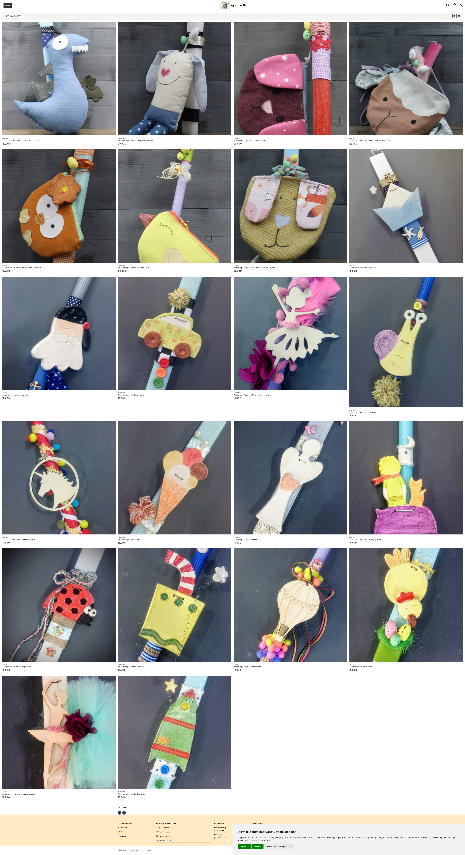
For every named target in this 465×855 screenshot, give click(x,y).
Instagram (124, 813)
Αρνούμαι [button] (257, 846)
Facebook (119, 813)
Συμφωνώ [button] (244, 846)
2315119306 (219, 830)
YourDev (147, 850)
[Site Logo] (122, 850)
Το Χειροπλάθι (122, 828)
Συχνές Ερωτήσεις (162, 828)
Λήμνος (218, 835)
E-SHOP (120, 832)
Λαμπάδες (5, 138)
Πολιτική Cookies (162, 832)
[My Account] (461, 5)
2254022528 (220, 838)
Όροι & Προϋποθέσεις (163, 840)
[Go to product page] (59, 78)
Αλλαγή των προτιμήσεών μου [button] (279, 846)
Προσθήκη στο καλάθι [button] (111, 26)
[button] (448, 5)
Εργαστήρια (121, 836)
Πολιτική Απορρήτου (163, 836)
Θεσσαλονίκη (221, 828)
